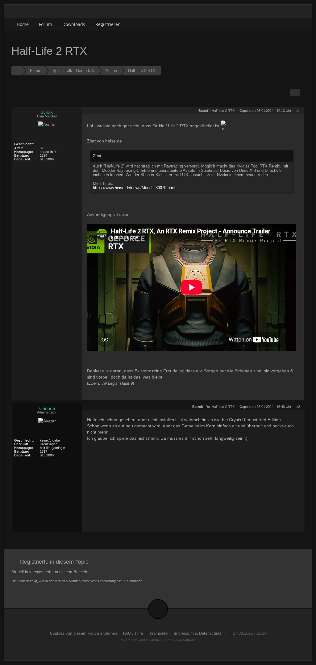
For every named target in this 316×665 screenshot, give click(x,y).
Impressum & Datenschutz (198, 633)
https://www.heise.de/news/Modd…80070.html (134, 188)
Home (23, 24)
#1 (298, 110)
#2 (298, 407)
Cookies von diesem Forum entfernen (83, 633)
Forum (45, 24)
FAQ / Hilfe (133, 633)
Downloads (73, 24)
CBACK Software (183, 640)
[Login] (298, 24)
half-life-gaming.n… (54, 448)
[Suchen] (284, 24)
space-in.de (48, 152)
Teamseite (158, 633)
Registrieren (108, 24)
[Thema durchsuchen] (295, 92)
